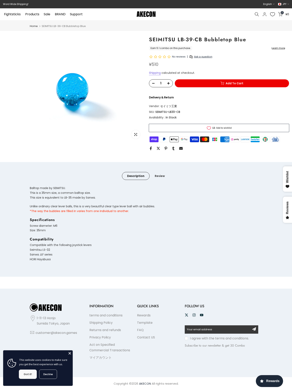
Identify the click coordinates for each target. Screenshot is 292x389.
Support (76, 14)
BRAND (60, 14)
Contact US (146, 337)
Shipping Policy (101, 322)
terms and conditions (106, 315)
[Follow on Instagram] (194, 315)
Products (32, 14)
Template (145, 322)
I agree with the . (219, 338)
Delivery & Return (161, 97)
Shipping (155, 73)
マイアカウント (100, 357)
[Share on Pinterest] (166, 148)
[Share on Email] (181, 148)
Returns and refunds (105, 330)
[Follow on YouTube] (201, 315)
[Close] (70, 353)
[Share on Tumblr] (173, 148)
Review (160, 176)
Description (135, 176)
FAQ (140, 330)
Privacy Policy (100, 337)
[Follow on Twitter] (186, 315)
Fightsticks (12, 14)
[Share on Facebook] (151, 148)
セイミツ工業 (168, 106)
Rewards (144, 315)
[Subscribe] (254, 329)
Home (34, 26)
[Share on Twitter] (158, 148)
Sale (47, 14)
